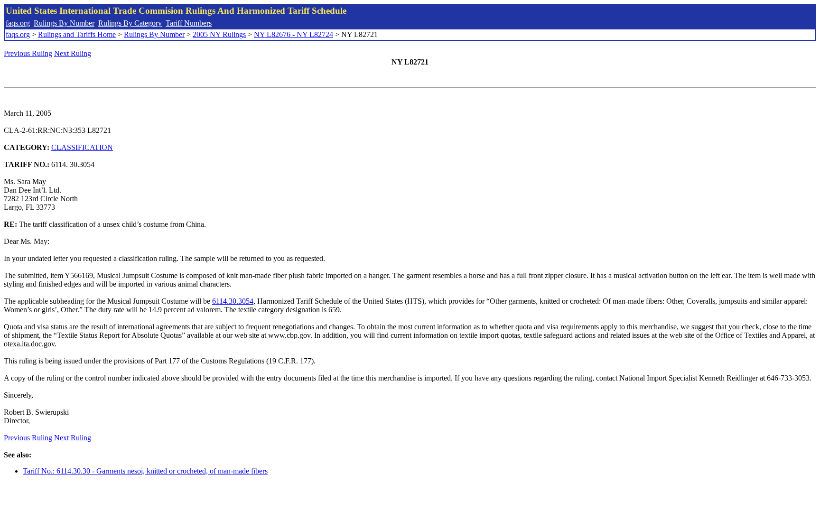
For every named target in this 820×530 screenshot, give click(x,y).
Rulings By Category (130, 23)
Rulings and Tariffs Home (77, 34)
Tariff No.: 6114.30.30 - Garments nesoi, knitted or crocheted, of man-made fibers (145, 471)
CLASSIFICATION (82, 147)
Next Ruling (72, 53)
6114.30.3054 (232, 301)
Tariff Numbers (189, 23)
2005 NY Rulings (219, 34)
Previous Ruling (28, 53)
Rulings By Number (64, 23)
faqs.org (18, 23)
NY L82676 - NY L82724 (293, 34)
